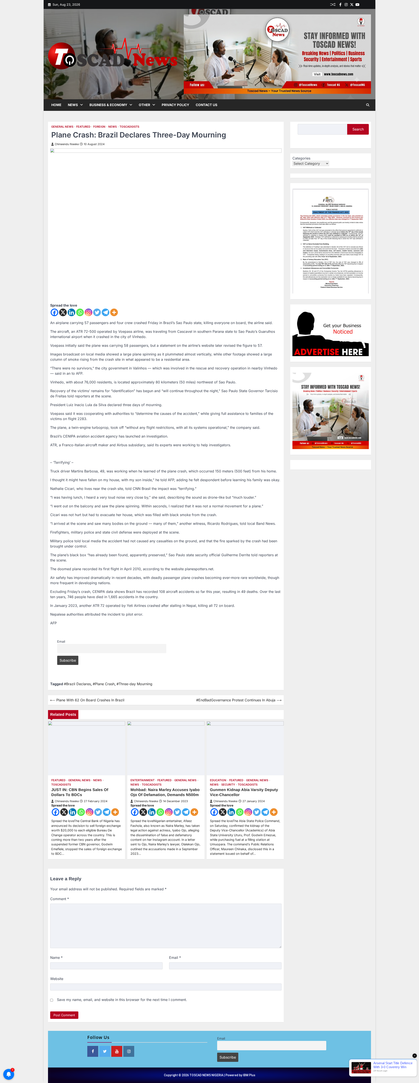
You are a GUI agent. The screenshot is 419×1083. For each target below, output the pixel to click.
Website (56, 979)
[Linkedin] (369, 4)
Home (56, 105)
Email (61, 641)
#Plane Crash (104, 684)
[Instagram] (88, 312)
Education (218, 780)
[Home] (363, 4)
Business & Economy (108, 105)
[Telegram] (105, 312)
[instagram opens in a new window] (128, 1051)
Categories (301, 158)
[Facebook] (340, 4)
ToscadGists (129, 126)
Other (144, 105)
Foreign (99, 126)
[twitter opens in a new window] (104, 1051)
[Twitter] (352, 4)
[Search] (367, 105)
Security (228, 784)
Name (56, 957)
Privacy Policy (175, 105)
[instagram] (346, 4)
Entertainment (143, 780)
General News (62, 126)
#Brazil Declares (77, 684)
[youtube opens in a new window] (116, 1051)
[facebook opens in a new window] (92, 1051)
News (73, 105)
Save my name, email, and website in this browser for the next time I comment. (122, 999)
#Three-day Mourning (134, 684)
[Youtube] (357, 4)
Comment (59, 899)
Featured (83, 126)
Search (358, 129)
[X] (63, 312)
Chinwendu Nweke (67, 144)
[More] (114, 312)
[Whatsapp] (80, 312)
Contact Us (206, 105)
